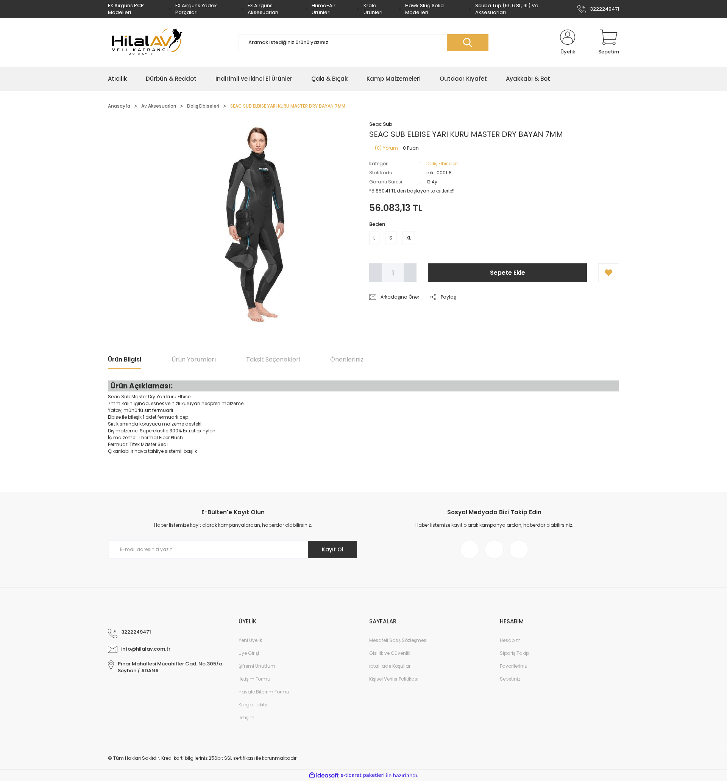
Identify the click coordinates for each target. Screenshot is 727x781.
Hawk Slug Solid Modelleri (424, 9)
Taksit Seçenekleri (273, 359)
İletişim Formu (254, 679)
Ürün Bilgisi (124, 359)
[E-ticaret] (362, 775)
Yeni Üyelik (250, 640)
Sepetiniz (510, 679)
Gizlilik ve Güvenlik (389, 653)
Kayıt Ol (332, 549)
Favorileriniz (513, 666)
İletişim (246, 717)
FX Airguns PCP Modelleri (126, 9)
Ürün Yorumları (194, 359)
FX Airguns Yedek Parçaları (196, 9)
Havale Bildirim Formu (264, 692)
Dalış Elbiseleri (442, 163)
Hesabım (510, 640)
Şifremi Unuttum (257, 666)
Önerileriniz (347, 359)
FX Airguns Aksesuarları (263, 9)
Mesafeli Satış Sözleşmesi (398, 640)
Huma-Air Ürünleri (323, 9)
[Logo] (146, 42)
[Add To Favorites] (608, 272)
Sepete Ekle (507, 272)
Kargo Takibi (253, 704)
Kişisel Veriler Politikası (393, 679)
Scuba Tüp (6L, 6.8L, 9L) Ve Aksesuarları (506, 9)
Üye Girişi (249, 653)
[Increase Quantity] (410, 272)
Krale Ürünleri (373, 9)
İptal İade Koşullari (390, 666)
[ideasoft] (324, 775)
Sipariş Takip (514, 653)
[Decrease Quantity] (375, 272)
